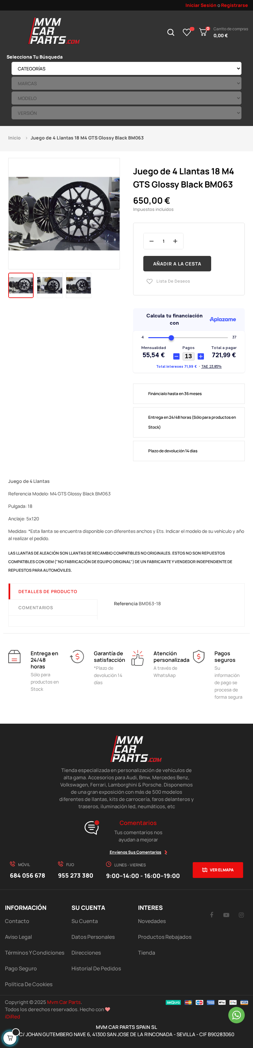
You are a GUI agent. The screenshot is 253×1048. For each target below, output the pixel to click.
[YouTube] (226, 915)
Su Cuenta (84, 921)
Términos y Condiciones (34, 952)
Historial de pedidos (96, 968)
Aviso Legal (18, 936)
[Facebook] (211, 915)
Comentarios (35, 608)
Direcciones (86, 952)
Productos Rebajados (164, 936)
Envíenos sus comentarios (135, 852)
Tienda (146, 952)
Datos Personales (93, 936)
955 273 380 (75, 875)
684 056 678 (27, 875)
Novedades (152, 921)
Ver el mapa (222, 870)
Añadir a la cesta (177, 264)
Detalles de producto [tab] (47, 591)
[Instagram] (241, 915)
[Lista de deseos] (187, 32)
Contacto (17, 921)
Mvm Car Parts (64, 1002)
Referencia (126, 603)
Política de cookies (28, 984)
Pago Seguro (21, 968)
